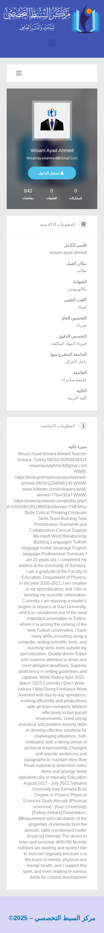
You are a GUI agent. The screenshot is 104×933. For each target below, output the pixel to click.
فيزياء (81, 325)
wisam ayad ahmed (52, 150)
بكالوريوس (77, 289)
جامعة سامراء (74, 379)
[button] (52, 42)
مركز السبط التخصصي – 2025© (52, 918)
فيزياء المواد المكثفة (69, 343)
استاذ (82, 307)
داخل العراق (76, 361)
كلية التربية (77, 398)
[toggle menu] (19, 73)
